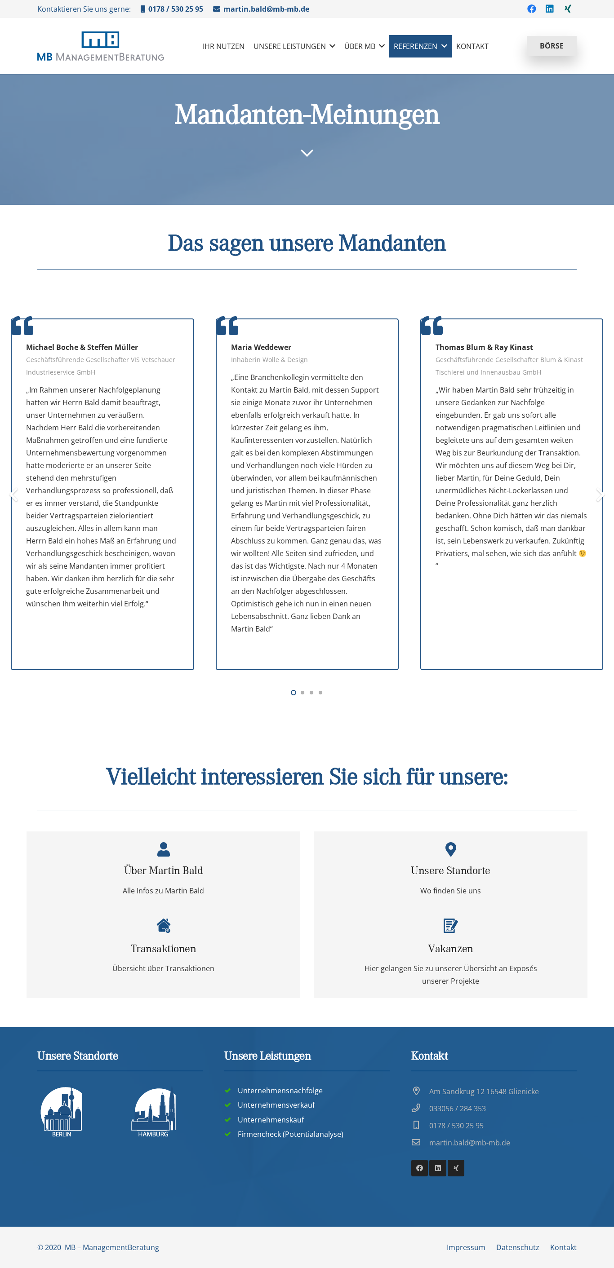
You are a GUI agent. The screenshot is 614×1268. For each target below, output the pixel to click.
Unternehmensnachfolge (280, 1091)
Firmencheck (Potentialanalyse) (290, 1134)
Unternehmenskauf (271, 1120)
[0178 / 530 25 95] (420, 1125)
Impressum (466, 1247)
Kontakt (563, 1247)
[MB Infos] (163, 869)
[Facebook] (532, 9)
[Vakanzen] (450, 869)
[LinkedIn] (550, 9)
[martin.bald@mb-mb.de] (420, 1142)
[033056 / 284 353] (420, 1108)
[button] (293, 692)
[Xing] (568, 9)
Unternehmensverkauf (276, 1105)
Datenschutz (517, 1247)
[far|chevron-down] (307, 154)
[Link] (100, 46)
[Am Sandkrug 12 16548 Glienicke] (420, 1091)
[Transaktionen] (163, 953)
